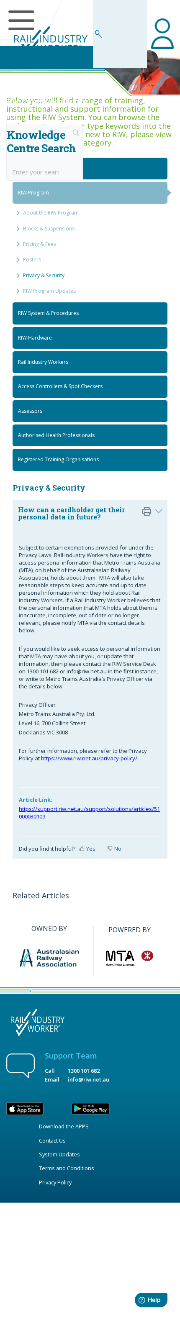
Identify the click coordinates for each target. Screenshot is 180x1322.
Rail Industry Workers (43, 362)
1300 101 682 (84, 1070)
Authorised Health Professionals (56, 435)
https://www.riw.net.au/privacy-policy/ (89, 758)
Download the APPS (64, 1126)
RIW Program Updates (49, 290)
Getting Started (36, 168)
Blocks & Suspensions (49, 228)
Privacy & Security (43, 275)
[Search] (76, 133)
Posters (32, 259)
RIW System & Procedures (48, 313)
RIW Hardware (35, 337)
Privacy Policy (55, 1182)
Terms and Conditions (66, 1168)
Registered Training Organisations (58, 459)
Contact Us (52, 1140)
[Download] (74, 673)
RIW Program (33, 192)
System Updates (59, 1154)
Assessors (30, 410)
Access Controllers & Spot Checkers (60, 386)
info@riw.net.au (88, 1079)
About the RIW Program (51, 212)
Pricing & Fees (39, 244)
